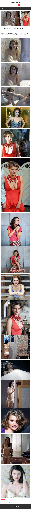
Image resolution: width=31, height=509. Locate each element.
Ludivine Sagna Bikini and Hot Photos (24, 502)
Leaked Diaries (15, 2)
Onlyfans (2, 499)
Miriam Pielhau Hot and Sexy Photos (6, 502)
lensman (6, 27)
